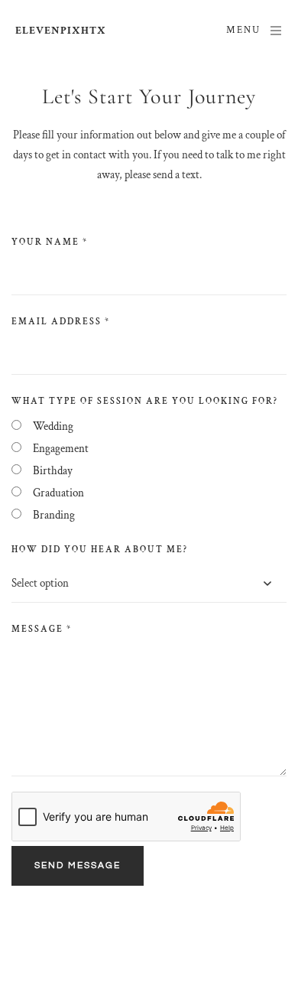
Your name (49, 242)
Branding (54, 515)
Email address (60, 321)
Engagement (61, 448)
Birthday (53, 471)
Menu (243, 30)
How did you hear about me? (99, 549)
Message (41, 629)
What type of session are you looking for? (144, 401)
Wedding (53, 426)
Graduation (58, 493)
